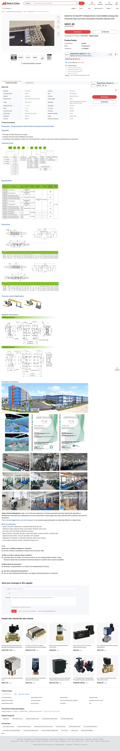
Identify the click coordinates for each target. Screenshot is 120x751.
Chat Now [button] (106, 32)
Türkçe (91, 741)
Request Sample (93, 36)
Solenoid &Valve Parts (36, 697)
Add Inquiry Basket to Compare (32, 63)
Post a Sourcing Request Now (47, 611)
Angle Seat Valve (93, 697)
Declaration (76, 744)
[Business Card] (116, 90)
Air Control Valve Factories (24, 726)
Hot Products (20, 739)
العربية (68, 741)
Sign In (67, 75)
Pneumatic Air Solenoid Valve (30, 730)
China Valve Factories (8, 726)
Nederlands (63, 741)
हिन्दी (82, 741)
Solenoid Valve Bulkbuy (87, 730)
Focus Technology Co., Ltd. (49, 744)
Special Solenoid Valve (7, 703)
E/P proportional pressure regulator (69, 700)
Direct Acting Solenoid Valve (42, 11)
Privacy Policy (84, 744)
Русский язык (45, 741)
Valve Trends (74, 730)
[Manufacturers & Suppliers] (10, 3)
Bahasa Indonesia (105, 741)
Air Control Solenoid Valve (90, 726)
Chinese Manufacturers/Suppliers (40, 739)
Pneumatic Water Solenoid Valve (50, 730)
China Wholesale (53, 739)
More (3, 733)
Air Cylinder (63, 703)
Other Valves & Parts (17, 718)
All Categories (7, 8)
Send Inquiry (77, 32)
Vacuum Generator (35, 700)
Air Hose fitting (34, 703)
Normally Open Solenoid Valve (49, 718)
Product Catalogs (24, 694)
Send (14, 611)
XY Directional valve (7, 697)
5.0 (98, 85)
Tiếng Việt (97, 741)
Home (3, 11)
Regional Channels (79, 739)
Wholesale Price (62, 739)
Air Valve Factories (60, 726)
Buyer (80, 8)
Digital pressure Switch (7, 700)
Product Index (88, 739)
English (22, 741)
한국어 (73, 741)
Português (33, 741)
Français (39, 741)
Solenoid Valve (31, 11)
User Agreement (69, 744)
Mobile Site (95, 739)
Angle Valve (6, 718)
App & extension (98, 8)
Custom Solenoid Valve (74, 726)
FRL (90, 703)
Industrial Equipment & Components (14, 11)
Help (89, 8)
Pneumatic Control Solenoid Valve (11, 730)
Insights (101, 739)
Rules (117, 8)
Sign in (116, 4)
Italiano (52, 741)
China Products (28, 739)
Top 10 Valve (64, 730)
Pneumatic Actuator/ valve (96, 700)
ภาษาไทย (87, 741)
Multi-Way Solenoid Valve (32, 718)
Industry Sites (70, 739)
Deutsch (57, 741)
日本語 (77, 741)
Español (27, 741)
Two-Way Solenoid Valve (67, 718)
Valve (25, 11)
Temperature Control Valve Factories (43, 726)
